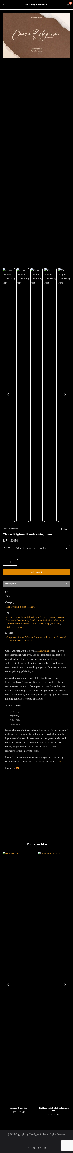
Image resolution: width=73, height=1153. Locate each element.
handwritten (36, 620)
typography (19, 627)
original (27, 623)
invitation (47, 620)
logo (62, 620)
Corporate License (15, 637)
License (6, 547)
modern (10, 623)
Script (23, 607)
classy (44, 617)
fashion (60, 617)
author (9, 617)
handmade (11, 620)
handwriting (23, 620)
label (56, 620)
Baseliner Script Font (19, 1108)
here (60, 761)
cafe (33, 617)
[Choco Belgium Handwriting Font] (36, 35)
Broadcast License (23, 640)
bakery (17, 617)
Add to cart (36, 572)
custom (52, 617)
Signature (31, 607)
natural (18, 623)
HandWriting (12, 607)
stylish (9, 627)
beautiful (25, 617)
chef (38, 617)
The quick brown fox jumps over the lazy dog (33, 796)
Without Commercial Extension (40, 637)
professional (37, 623)
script (47, 623)
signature (55, 623)
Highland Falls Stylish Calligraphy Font (54, 1109)
